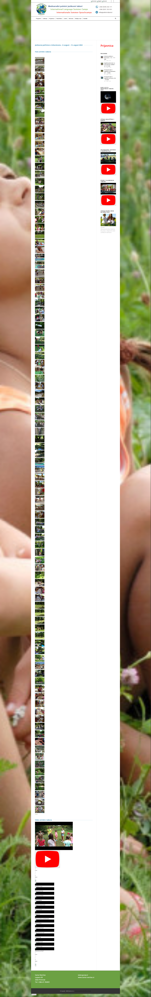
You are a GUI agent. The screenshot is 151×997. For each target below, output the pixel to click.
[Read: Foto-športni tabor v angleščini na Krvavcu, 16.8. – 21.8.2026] (102, 77)
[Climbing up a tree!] (39, 767)
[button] (64, 869)
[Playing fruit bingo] (39, 101)
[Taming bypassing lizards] (39, 252)
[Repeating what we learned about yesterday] (39, 275)
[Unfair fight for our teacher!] (39, 623)
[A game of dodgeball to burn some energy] (39, 237)
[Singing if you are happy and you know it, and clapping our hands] (39, 283)
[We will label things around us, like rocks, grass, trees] (39, 313)
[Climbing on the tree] (39, 427)
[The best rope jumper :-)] (39, 442)
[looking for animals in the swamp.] (39, 737)
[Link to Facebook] (110, 1)
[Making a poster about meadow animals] (39, 374)
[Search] (115, 18)
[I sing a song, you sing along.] (39, 548)
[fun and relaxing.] (39, 646)
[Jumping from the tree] (39, 419)
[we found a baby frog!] (39, 744)
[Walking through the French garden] (39, 396)
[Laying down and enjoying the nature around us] (39, 358)
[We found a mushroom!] (39, 797)
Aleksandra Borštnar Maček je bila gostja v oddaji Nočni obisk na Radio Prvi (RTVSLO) (108, 230)
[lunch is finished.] (39, 600)
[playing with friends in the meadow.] (39, 684)
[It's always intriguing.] (39, 653)
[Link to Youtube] (112, 1)
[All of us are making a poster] (39, 366)
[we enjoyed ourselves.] (39, 540)
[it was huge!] (39, 805)
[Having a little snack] (39, 79)
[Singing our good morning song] (39, 63)
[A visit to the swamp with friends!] (39, 790)
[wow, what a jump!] (39, 260)
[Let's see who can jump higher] (39, 343)
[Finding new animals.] (39, 759)
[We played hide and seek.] (39, 555)
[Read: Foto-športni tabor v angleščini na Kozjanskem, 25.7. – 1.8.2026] (102, 70)
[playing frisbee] (39, 449)
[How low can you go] (39, 351)
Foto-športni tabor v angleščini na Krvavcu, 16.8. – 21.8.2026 (110, 78)
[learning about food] (39, 131)
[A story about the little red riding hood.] (39, 563)
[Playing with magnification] (39, 230)
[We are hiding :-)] (39, 434)
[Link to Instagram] (115, 1)
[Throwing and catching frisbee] (39, 116)
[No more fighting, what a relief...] (39, 638)
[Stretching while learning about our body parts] (39, 290)
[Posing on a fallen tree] (39, 192)
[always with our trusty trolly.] (39, 729)
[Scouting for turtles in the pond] (39, 177)
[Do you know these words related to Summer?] (39, 298)
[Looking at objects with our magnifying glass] (39, 215)
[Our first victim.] (39, 631)
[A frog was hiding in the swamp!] (39, 752)
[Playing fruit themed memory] (39, 154)
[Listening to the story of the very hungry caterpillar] (39, 94)
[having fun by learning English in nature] (39, 207)
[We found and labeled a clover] (39, 328)
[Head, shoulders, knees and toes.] (39, 669)
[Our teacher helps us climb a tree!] (39, 782)
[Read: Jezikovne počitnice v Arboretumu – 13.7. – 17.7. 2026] (102, 57)
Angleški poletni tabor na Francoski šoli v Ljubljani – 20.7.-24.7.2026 (109, 64)
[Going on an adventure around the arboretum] (39, 162)
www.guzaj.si (83, 975)
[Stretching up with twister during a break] (39, 109)
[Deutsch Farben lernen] (39, 147)
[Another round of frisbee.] (39, 578)
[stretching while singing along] (39, 472)
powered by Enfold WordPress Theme (83, 991)
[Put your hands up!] (39, 532)
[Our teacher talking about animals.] (39, 691)
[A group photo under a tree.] (39, 525)
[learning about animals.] (39, 495)
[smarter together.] (39, 487)
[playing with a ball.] (39, 676)
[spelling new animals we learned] (39, 517)
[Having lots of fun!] (39, 616)
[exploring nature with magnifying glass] (39, 222)
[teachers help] (39, 502)
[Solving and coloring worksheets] (39, 139)
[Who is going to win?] (39, 714)
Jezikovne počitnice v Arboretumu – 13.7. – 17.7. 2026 (109, 58)
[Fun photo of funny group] (39, 404)
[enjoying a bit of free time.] (39, 661)
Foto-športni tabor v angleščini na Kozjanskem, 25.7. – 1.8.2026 (110, 71)
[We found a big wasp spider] (39, 381)
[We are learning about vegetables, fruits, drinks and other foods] (39, 86)
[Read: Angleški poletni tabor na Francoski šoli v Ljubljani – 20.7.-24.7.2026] (102, 64)
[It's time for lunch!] (39, 593)
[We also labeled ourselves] (39, 321)
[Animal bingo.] (39, 706)
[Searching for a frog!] (39, 775)
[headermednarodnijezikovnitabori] (75, 9)
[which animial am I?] (39, 510)
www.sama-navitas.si (86, 977)
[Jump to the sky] (39, 464)
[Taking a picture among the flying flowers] (39, 124)
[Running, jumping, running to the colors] (39, 71)
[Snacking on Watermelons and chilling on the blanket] (39, 245)
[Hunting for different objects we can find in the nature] (39, 200)
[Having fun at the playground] (39, 457)
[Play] (47, 859)
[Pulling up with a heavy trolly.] (39, 585)
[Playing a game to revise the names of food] (39, 389)
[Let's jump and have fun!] (39, 268)
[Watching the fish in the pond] (39, 169)
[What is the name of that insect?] (39, 411)
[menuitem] (38, 18)
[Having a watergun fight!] (39, 608)
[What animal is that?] (39, 699)
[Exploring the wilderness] (39, 184)
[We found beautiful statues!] (39, 812)
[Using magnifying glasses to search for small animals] (39, 336)
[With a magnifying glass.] (39, 570)
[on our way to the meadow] (39, 305)
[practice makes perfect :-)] (39, 479)
